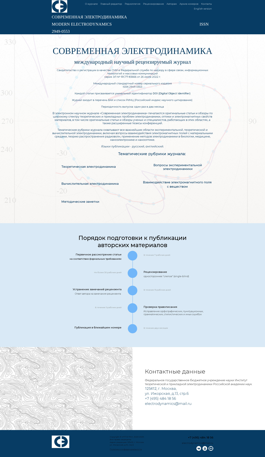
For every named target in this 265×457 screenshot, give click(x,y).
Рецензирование (153, 4)
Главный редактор (111, 4)
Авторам (172, 4)
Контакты (206, 4)
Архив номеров (189, 4)
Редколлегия (132, 4)
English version (203, 8)
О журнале (91, 4)
